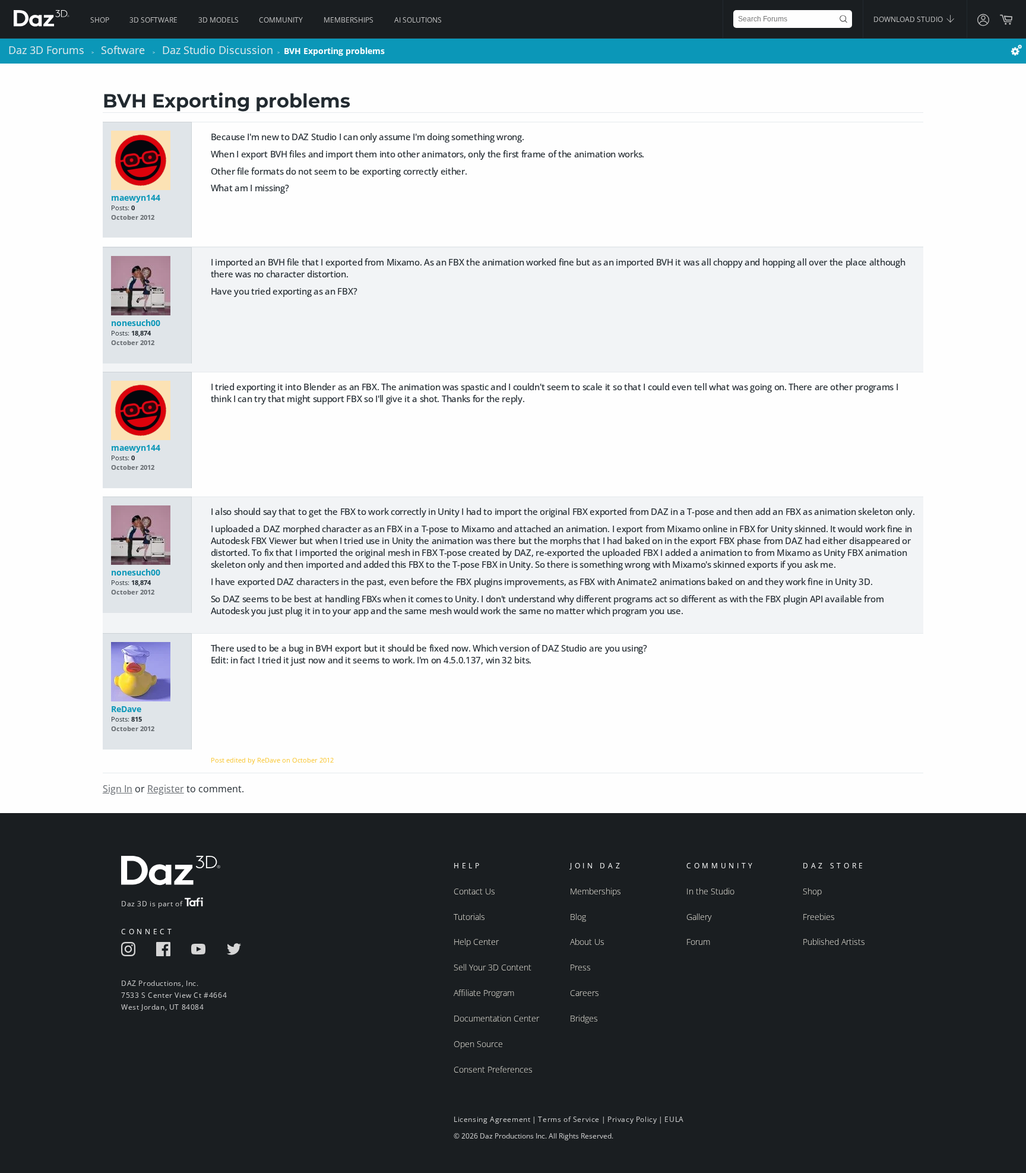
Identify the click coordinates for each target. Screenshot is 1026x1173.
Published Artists (834, 941)
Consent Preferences (493, 1069)
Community (281, 20)
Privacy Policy (632, 1119)
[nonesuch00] (147, 286)
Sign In (117, 788)
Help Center (476, 941)
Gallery (698, 916)
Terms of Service (569, 1119)
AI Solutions (418, 20)
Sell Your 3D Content (492, 967)
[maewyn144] (147, 161)
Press (580, 967)
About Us (587, 941)
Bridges (584, 1018)
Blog (578, 916)
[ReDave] (147, 672)
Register (165, 788)
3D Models (218, 20)
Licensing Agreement (492, 1119)
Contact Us (474, 891)
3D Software (153, 20)
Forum (698, 941)
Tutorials (469, 916)
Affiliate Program (484, 992)
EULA (673, 1119)
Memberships (348, 20)
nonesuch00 (135, 322)
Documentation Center (496, 1018)
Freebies (819, 916)
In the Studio (710, 891)
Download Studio (909, 19)
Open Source (478, 1043)
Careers (584, 992)
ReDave (126, 708)
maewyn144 (135, 197)
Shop (99, 20)
